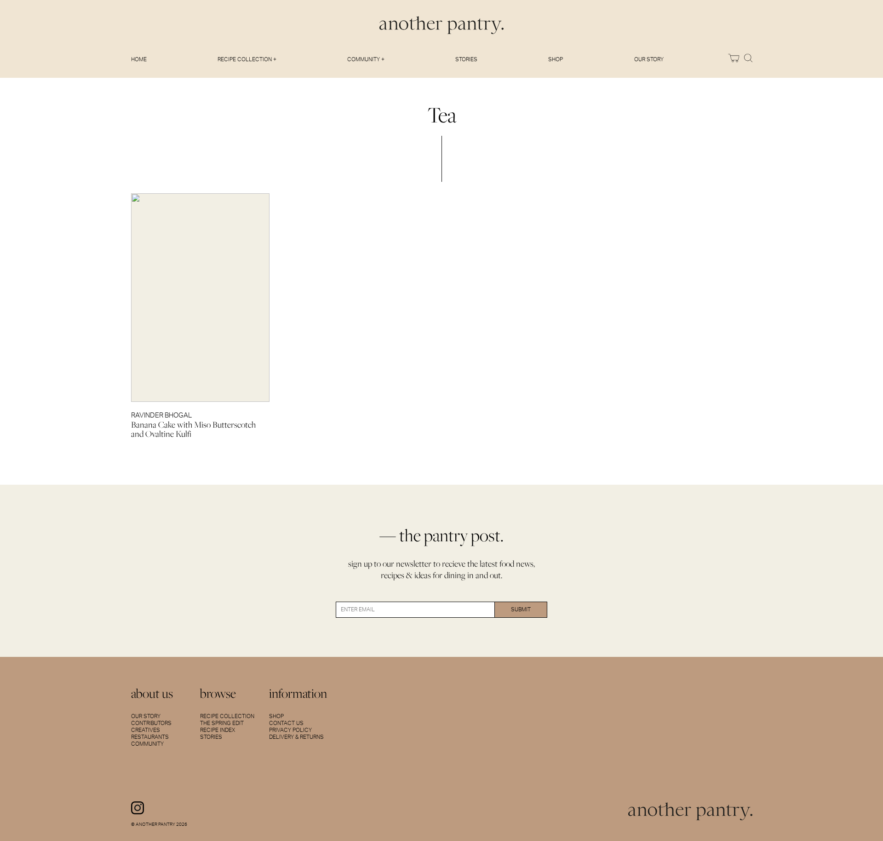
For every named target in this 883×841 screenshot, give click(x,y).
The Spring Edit (222, 723)
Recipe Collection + (247, 59)
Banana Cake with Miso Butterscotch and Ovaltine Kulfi (193, 429)
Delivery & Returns (296, 737)
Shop (555, 59)
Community (147, 744)
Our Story (649, 59)
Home (139, 59)
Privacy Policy (290, 730)
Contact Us (286, 723)
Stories (466, 59)
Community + (365, 59)
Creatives (145, 730)
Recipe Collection (227, 716)
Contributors (151, 723)
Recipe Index (217, 730)
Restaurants (150, 737)
